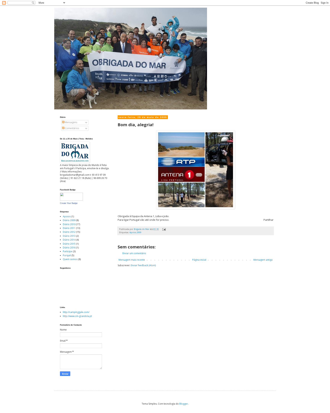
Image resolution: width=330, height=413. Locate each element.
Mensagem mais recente (132, 259)
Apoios (67, 216)
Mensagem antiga (263, 259)
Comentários (71, 128)
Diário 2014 (69, 239)
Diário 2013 (69, 236)
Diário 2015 (69, 243)
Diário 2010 (69, 224)
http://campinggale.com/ (76, 312)
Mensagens (70, 122)
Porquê (67, 255)
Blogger (183, 403)
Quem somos (70, 259)
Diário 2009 (69, 220)
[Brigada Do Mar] (71, 199)
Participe (67, 251)
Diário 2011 (69, 228)
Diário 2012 (69, 232)
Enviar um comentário (134, 253)
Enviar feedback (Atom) (143, 265)
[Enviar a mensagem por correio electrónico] (163, 229)
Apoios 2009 (135, 232)
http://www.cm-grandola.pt (77, 316)
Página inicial (199, 259)
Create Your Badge (69, 203)
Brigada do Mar (142, 229)
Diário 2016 (69, 247)
